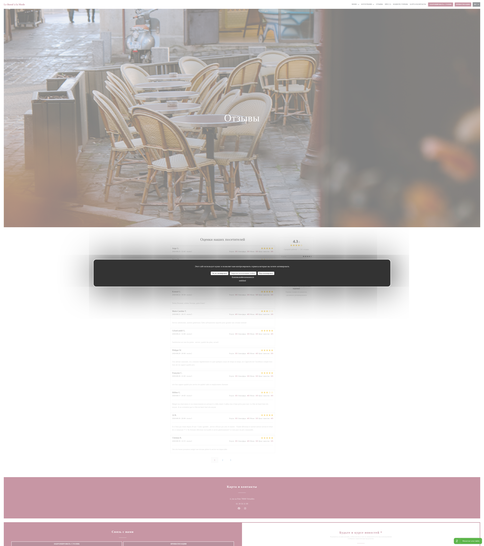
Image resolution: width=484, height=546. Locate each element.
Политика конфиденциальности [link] (243, 277)
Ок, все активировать (219, 273)
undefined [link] (242, 280)
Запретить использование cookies (243, 273)
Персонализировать (266, 273)
